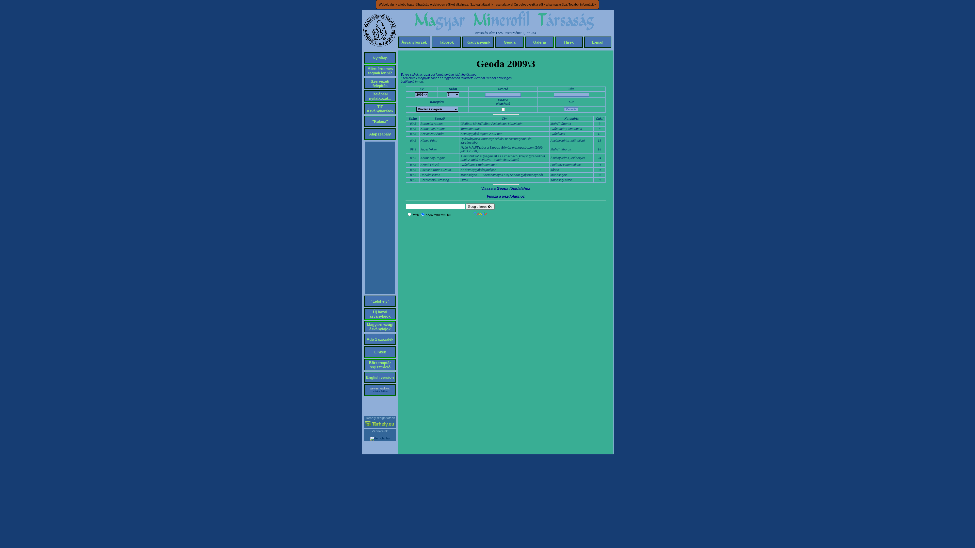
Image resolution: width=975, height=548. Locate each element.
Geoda (509, 42)
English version (380, 377)
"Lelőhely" (380, 301)
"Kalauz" (380, 121)
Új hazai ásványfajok (380, 314)
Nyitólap (380, 58)
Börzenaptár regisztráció (380, 365)
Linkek (380, 352)
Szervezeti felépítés (380, 83)
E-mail (597, 42)
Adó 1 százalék (380, 339)
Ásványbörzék (414, 42)
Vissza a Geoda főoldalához (505, 188)
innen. (419, 81)
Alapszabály (380, 134)
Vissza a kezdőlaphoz (506, 196)
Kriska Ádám (380, 391)
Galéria (539, 42)
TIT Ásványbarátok (380, 109)
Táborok (446, 42)
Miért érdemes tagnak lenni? (380, 70)
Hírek (569, 42)
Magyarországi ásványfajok (380, 326)
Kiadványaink (478, 42)
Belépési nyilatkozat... (380, 96)
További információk (582, 4)
